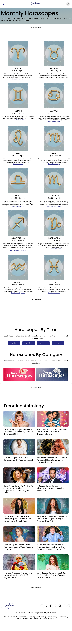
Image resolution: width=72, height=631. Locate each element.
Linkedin (51, 606)
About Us (6, 616)
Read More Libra (18, 206)
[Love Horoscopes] (19, 374)
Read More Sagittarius (18, 250)
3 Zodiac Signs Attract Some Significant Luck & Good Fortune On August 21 (18, 547)
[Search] (62, 4)
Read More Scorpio (54, 206)
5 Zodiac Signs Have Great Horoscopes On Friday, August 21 (18, 459)
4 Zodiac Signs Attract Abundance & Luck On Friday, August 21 (50, 488)
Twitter (46, 606)
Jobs (54, 618)
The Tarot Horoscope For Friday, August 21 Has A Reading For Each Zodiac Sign (52, 460)
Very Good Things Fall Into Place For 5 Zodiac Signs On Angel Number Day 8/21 (52, 518)
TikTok (64, 606)
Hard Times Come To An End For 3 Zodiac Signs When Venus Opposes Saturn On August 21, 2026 (18, 489)
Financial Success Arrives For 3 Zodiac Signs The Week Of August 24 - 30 (17, 575)
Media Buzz (22, 616)
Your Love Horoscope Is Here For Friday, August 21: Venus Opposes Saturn (52, 431)
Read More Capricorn (54, 249)
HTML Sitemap (41, 616)
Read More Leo (18, 164)
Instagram (60, 606)
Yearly (58, 343)
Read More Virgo (54, 164)
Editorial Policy (63, 616)
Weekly (28, 343)
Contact (14, 616)
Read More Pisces (54, 293)
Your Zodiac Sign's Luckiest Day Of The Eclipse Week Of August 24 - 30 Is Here (51, 575)
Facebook (42, 606)
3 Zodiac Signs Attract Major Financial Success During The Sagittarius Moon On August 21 (51, 547)
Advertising (31, 616)
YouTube (55, 606)
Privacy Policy (52, 616)
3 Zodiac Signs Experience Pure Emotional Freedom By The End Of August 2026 (18, 431)
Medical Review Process (25, 618)
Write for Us (47, 618)
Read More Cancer (54, 121)
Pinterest (69, 606)
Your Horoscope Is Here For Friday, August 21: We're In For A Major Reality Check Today (18, 518)
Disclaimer (37, 618)
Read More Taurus (54, 79)
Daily (14, 343)
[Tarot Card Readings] (52, 374)
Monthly (43, 343)
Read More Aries (18, 79)
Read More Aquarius (18, 293)
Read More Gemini (18, 120)
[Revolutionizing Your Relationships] (36, 3)
